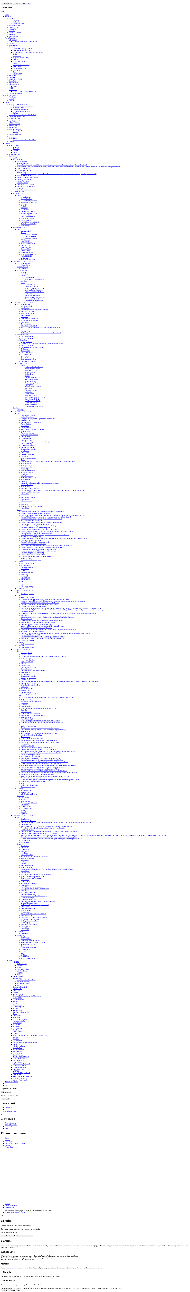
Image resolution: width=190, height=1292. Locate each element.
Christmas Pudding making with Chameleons (27, 996)
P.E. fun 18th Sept (26, 501)
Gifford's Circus (26, 654)
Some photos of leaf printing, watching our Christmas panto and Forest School (45, 535)
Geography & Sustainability (21, 65)
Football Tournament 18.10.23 (34, 279)
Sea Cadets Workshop (31, 234)
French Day (24, 274)
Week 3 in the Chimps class (29, 785)
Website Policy (9, 1207)
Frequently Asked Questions (21, 111)
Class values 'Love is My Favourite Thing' (34, 917)
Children (7, 143)
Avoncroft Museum (23, 163)
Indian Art (16, 992)
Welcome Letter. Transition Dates (23, 106)
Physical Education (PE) (20, 61)
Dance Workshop (26, 790)
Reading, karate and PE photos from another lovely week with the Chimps (44, 771)
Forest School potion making (30, 488)
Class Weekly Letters (27, 594)
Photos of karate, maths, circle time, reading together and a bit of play (42, 760)
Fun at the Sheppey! (27, 440)
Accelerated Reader (15, 154)
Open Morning (25, 801)
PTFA (11, 136)
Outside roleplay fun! (27, 688)
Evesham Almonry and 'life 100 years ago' (34, 896)
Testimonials (16, 22)
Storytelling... (25, 469)
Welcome (12, 18)
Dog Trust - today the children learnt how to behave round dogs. (41, 327)
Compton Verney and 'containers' (31, 878)
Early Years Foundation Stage (22, 50)
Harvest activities (26, 324)
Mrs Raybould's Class (19, 159)
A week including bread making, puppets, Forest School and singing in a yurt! (45, 776)
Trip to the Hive (18, 1028)
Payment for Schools (11, 1082)
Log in (28, 3)
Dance (23, 799)
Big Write (24, 814)
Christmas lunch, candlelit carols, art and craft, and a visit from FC (41, 763)
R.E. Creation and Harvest (29, 794)
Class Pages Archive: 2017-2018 (23, 815)
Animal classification (27, 313)
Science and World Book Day (22, 1064)
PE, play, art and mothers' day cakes (32, 738)
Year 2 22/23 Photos (27, 338)
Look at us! (24, 576)
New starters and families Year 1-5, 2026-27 (22, 115)
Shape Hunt (24, 687)
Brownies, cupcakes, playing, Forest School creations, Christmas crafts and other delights (48, 765)
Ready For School (18, 108)
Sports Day (24, 703)
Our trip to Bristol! (26, 306)
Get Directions (11, 1111)
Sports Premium (14, 84)
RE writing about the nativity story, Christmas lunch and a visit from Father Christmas (47, 617)
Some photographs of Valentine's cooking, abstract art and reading (41, 753)
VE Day (27, 376)
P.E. (22, 329)
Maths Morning (17, 1051)
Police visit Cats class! (27, 311)
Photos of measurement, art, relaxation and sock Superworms (40, 742)
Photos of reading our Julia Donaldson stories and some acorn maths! (42, 547)
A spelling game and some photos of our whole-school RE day (40, 769)
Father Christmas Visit (23, 168)
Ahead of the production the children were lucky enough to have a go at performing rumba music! (51, 839)
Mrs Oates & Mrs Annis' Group (26, 980)
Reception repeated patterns (29, 435)
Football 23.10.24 (26, 256)
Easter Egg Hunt (26, 658)
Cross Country (17, 1032)
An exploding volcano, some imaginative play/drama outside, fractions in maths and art (48, 751)
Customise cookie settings (24, 1236)
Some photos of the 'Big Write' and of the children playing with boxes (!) (43, 729)
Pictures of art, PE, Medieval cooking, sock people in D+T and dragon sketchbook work (48, 629)
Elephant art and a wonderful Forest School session (37, 747)
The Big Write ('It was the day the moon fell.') (35, 889)
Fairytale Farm (25, 265)
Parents (7, 102)
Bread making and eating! (29, 326)
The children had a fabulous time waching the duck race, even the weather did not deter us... (49, 831)
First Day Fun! (25, 331)
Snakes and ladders (27, 485)
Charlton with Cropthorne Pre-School (24, 140)
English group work (27, 345)
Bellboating (24, 208)
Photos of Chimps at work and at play (32, 553)
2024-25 (15, 86)
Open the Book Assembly (33, 386)
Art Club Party (17, 1010)
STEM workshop (26, 354)
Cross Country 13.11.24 (28, 217)
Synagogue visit (26, 706)
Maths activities (25, 315)
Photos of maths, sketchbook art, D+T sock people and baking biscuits (43, 637)
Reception (16, 147)
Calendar (11, 99)
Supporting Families (15, 134)
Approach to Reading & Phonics (23, 49)
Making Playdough (23, 181)
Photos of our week (27, 612)
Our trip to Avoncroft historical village (32, 631)
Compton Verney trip (27, 746)
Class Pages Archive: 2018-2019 (23, 649)
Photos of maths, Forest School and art (33, 554)
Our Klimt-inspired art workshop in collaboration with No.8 (39, 733)
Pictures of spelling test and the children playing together (38, 551)
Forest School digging (27, 719)
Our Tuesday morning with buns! (31, 701)
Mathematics (17, 56)
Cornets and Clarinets (19, 1066)
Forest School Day (26, 444)
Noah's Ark (24, 349)
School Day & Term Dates (17, 116)
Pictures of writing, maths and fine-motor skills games (37, 556)
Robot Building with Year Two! (30, 685)
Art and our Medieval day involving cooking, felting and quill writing (42, 626)
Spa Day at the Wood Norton (34, 367)
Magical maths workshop (28, 894)
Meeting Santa (25, 672)
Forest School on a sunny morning (31, 887)
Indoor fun (24, 481)
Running (23, 272)
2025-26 (23, 233)
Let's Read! (24, 574)
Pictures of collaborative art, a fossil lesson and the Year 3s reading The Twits (45, 599)
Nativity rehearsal (26, 619)
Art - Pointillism (22, 971)
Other (18, 985)
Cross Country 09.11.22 (32, 399)
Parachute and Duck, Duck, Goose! (32, 506)
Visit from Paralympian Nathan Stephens (25, 1042)
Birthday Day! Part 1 (27, 465)
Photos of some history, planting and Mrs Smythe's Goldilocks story (42, 522)
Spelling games (25, 862)
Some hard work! (26, 712)
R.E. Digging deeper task (28, 678)
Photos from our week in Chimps (31, 540)
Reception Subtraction (27, 447)
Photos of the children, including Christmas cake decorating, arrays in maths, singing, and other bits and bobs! (55, 538)
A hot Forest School (27, 855)
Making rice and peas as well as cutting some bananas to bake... (40, 483)
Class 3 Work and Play (20, 1058)
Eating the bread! (26, 427)
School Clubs (13, 127)
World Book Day (26, 247)
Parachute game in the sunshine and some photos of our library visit (42, 722)
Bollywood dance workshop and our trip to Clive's (36, 628)
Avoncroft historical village (29, 903)
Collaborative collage (27, 898)
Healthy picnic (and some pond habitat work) (35, 856)
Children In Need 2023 (20, 987)
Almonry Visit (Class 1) (20, 1080)
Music (15, 63)
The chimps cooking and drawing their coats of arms (37, 624)
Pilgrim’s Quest (17, 1048)
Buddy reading (25, 912)
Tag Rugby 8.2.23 (26, 342)
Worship (15, 133)
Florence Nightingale (27, 454)
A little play (24, 704)
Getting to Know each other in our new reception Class (30, 1035)
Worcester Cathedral (19, 1021)
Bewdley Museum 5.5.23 (32, 377)
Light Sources (25, 451)
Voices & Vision (18, 1053)
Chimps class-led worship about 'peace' (33, 876)
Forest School (25, 322)
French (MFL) (17, 74)
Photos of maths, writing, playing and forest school (36, 533)
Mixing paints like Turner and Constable (33, 914)
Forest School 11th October (25, 184)
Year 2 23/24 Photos (27, 336)
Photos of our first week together (31, 560)
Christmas (24, 570)
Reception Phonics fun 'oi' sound (31, 422)
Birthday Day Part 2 (27, 463)
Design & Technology (20, 68)
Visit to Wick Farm (18, 1049)
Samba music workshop (28, 899)
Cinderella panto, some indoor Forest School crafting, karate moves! (42, 620)
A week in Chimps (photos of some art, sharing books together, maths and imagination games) (50, 780)
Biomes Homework (31, 402)
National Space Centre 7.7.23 (34, 368)
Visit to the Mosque (31, 390)
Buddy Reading (25, 197)
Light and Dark (25, 578)
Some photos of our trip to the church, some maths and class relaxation (43, 638)
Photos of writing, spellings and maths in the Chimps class (39, 529)
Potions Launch (25, 251)
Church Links (13, 90)
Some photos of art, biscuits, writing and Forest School (38, 622)
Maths (22, 581)
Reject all (4, 1236)
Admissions (12, 75)
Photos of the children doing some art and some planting (38, 526)
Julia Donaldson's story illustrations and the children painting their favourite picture (46, 545)
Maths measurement (27, 865)
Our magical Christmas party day (31, 536)
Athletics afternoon (26, 867)
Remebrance (16, 1030)
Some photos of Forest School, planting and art (35, 524)
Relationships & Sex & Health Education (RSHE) (28, 52)
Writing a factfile (26, 699)
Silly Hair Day (25, 245)
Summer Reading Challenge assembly (32, 347)
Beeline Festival (18, 994)
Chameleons (20, 588)
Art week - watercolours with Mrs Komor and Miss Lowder (39, 604)
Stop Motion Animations (32, 295)
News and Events (10, 95)
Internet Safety (25, 926)
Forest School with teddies (29, 924)
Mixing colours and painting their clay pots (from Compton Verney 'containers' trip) (47, 869)
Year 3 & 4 (16, 150)
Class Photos (25, 268)
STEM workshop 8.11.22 (32, 401)
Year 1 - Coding (26, 424)
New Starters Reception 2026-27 (19, 104)
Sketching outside (26, 885)
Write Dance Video (27, 472)
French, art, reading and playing (30, 755)
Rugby (23, 810)
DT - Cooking (25, 240)
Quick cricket (25, 946)
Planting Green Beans (27, 417)
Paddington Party (26, 910)
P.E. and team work (27, 476)
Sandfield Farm (25, 679)
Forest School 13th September (26, 186)
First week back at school (28, 361)
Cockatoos (20, 561)
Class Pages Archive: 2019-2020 (23, 590)
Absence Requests (14, 124)
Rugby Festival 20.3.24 (32, 277)
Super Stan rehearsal (27, 662)
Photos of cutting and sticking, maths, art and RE (36, 513)
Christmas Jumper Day (28, 445)
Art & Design (17, 66)
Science (15, 59)
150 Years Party (17, 1040)
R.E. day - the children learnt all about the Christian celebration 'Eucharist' (44, 656)
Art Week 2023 (17, 989)
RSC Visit (16, 1071)
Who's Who (12, 29)
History (15, 72)
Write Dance (20, 188)
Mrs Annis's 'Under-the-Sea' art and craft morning (36, 874)
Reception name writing (28, 458)
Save (18, 1290)
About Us (8, 16)
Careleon (15, 1033)
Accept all (12, 1236)
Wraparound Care (14, 118)
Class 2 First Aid (18, 1055)
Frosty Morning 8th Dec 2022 (30, 318)
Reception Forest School (28, 683)
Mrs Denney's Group (23, 983)
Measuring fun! (25, 420)
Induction (16, 20)
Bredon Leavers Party (31, 372)
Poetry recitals (25, 930)
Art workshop (25, 805)
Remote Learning (14, 145)
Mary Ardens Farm (26, 199)
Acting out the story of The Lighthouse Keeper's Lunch (38, 419)
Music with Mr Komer (20, 1019)
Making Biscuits (26, 579)
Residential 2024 (18, 978)
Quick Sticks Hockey (27, 358)
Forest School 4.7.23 (31, 370)
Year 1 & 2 (16, 149)
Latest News (13, 100)
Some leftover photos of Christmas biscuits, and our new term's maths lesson (44, 762)
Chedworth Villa (26, 220)
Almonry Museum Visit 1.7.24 (34, 288)
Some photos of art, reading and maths (33, 715)
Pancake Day (25, 842)
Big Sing (15, 1001)
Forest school (25, 494)
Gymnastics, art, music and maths (31, 756)
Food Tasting (29, 392)
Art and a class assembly (28, 726)
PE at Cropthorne (18, 1062)
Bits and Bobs (17, 1024)
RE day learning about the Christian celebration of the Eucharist (40, 721)
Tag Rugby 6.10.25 (31, 238)
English (15, 54)
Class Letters (25, 819)
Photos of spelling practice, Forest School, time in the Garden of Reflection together (47, 531)
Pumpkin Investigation (24, 179)
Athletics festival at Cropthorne (30, 713)
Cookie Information (11, 1205)
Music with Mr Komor (28, 470)
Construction (25, 849)
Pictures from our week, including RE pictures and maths (38, 549)
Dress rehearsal (25, 737)
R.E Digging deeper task (28, 694)
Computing (16, 70)
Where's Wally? (25, 744)
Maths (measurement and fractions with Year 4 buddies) (38, 901)
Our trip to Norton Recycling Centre (32, 735)
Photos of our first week (28, 640)
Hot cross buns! (25, 731)
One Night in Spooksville (21, 1012)
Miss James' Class (18, 192)
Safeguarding (13, 40)
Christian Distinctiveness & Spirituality (25, 91)
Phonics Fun (24, 456)
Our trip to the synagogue (29, 883)
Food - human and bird (28, 563)
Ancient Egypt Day (27, 252)
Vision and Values (14, 25)
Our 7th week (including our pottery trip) (33, 778)
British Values (25, 956)
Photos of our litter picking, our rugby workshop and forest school (41, 519)
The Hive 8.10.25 (30, 236)
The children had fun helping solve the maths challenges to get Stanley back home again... (49, 837)
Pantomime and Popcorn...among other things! (35, 442)
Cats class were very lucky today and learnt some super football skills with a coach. (46, 826)
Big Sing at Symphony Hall (29, 921)
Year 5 (15, 152)
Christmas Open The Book (29, 213)
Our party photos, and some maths (31, 520)
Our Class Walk (25, 479)
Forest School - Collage (28, 415)
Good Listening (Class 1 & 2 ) (22, 1076)
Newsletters (12, 97)
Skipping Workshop (19, 1046)
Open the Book (17, 1074)
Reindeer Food (21, 172)
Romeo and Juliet (26, 939)
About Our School (18, 24)
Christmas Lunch (26, 565)
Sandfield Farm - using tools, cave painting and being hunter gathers (42, 343)
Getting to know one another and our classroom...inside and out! (41, 333)
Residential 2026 (26, 231)
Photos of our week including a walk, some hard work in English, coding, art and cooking (49, 772)
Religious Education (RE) (21, 57)
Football (23, 812)
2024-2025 (16, 962)
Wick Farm (24, 853)
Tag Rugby (24, 258)
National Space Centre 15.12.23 (35, 297)
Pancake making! (22, 161)
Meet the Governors (15, 32)
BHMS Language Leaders (21, 1057)
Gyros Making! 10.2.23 (32, 383)
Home (7, 15)
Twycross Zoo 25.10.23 (32, 299)
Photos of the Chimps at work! (30, 635)
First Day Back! (26, 436)
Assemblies (16, 1017)
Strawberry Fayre (18, 999)
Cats (18, 413)
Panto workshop (26, 215)
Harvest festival (25, 351)
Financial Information (15, 93)
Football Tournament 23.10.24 (30, 222)
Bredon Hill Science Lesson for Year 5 (33, 942)
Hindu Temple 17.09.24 (28, 224)
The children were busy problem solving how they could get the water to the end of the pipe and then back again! (56, 822)
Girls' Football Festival (28, 944)
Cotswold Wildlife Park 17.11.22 (35, 397)
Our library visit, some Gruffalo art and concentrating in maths (40, 728)
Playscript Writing (18, 1069)
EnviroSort (24, 204)
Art (22, 585)
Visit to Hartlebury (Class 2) (21, 1073)
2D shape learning (22, 183)
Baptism (23, 663)
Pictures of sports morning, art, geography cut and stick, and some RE (42, 511)
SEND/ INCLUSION (15, 79)
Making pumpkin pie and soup (30, 492)
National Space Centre (28, 243)
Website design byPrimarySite (15, 1212)
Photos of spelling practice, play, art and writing (35, 542)
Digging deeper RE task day (29, 803)
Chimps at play (25, 881)
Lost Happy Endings (27, 587)
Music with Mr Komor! (24, 175)
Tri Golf (23, 206)
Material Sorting (26, 692)
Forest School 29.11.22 (32, 395)
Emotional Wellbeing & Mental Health (25, 41)
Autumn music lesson (27, 218)
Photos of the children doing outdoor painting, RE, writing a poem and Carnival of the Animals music (52, 515)
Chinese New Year (26, 669)
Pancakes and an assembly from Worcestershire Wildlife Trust (40, 603)
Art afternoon (25, 860)
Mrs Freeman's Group (23, 982)
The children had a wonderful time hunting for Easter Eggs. (39, 833)
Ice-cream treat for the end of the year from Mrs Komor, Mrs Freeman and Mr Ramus (47, 697)
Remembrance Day (27, 467)
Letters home (25, 797)
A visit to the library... (27, 830)
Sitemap (7, 1204)
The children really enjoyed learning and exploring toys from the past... (43, 828)
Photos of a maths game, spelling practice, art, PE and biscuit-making (42, 767)
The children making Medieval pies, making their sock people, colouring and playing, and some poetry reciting (55, 633)
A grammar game (26, 717)
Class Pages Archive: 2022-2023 (23, 302)
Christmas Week (26, 249)
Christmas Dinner (26, 438)
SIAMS (11, 88)
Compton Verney (18, 1005)
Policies (11, 43)
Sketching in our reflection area (30, 940)
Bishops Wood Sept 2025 (29, 202)
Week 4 (23, 783)
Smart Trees (24, 317)
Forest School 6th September (26, 190)
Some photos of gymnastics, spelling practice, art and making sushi (41, 758)
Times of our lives (18, 1060)
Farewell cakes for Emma (29, 892)
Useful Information (15, 129)
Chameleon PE (17, 998)
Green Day (24, 710)
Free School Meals (14, 120)
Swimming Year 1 (26, 653)
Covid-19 (12, 77)
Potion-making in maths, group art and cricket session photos (39, 740)
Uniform (15, 113)
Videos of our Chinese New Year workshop (34, 606)
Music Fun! (24, 504)
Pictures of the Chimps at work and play (33, 544)
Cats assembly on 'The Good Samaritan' (33, 671)
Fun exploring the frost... (28, 667)
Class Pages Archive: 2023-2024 (23, 261)
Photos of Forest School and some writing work (35, 528)
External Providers (18, 131)
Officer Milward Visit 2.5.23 (33, 379)
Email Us (8, 1109)
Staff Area (12, 34)
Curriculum (12, 47)
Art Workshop (25, 690)
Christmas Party (29, 393)
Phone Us (9, 1107)
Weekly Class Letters (27, 597)
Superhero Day (25, 308)
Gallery (15, 158)
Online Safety (13, 81)
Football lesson (25, 872)
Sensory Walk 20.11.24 (24, 965)
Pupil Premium (13, 83)
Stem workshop (25, 225)
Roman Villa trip (26, 806)
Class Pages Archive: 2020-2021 (23, 411)
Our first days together (28, 787)
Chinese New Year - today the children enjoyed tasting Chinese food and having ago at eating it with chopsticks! (52, 165)
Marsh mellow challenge (28, 360)
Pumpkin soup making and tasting (27, 177)
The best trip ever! (26, 824)
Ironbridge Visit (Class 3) (20, 1078)
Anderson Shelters (30, 381)
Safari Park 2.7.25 (26, 242)
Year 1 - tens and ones (27, 433)
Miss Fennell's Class (19, 227)
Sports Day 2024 (18, 976)
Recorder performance (28, 211)
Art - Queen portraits (27, 352)
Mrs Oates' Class (22, 281)
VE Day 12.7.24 (30, 284)
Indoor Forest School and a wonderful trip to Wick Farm (38, 749)
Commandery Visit (18, 1007)
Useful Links (13, 138)
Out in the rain (25, 486)
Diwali (23, 460)
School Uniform (14, 122)
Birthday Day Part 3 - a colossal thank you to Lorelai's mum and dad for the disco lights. (48, 461)
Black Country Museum (28, 821)
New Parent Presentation (20, 109)
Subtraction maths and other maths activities (34, 309)
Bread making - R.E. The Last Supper (32, 429)
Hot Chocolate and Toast (28, 477)
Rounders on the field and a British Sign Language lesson (39, 708)
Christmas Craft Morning (24, 170)
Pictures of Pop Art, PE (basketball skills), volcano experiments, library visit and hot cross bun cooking (53, 601)
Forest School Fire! (27, 915)
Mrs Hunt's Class (18, 193)
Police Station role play (28, 497)
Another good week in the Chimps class (33, 781)
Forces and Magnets (27, 567)
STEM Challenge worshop (29, 200)
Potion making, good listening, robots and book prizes (37, 774)
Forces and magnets (27, 572)
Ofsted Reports (13, 45)
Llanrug (15, 1037)
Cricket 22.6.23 (29, 374)
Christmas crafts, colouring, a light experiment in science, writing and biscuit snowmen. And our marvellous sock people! (58, 613)
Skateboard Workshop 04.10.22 (34, 406)
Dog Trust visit (25, 356)
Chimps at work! (26, 558)
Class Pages (12, 156)
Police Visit (28, 388)
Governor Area (13, 36)
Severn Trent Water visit (28, 948)
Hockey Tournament (31, 404)
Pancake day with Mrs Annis (30, 919)
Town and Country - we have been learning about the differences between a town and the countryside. (52, 490)
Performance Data (14, 125)
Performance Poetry (23, 969)
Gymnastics (28, 293)
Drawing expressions (27, 858)
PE (21, 583)
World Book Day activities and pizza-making (35, 905)
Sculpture (20, 973)
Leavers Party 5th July (31, 286)
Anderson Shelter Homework (34, 290)
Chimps (19, 510)
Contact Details (13, 27)
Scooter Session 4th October (29, 320)
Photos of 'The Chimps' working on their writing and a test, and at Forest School (46, 517)
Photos (19, 195)
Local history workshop (28, 908)
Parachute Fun (25, 431)
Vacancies (12, 31)
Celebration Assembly (19, 1067)
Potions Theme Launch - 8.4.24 (34, 292)
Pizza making (25, 209)
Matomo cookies (11, 1268)
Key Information (10, 38)
